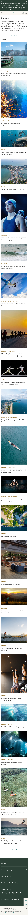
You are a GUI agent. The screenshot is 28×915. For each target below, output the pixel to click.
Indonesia (6, 899)
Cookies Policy (9, 912)
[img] (26, 1)
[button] (26, 908)
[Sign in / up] (26, 13)
